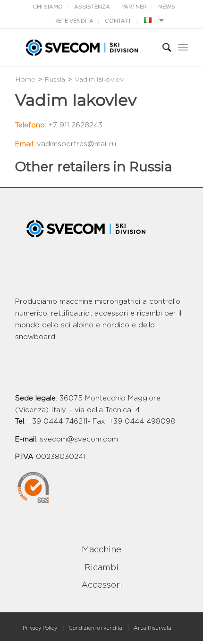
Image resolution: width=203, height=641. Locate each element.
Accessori (101, 585)
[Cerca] (162, 48)
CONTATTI (119, 21)
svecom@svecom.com (79, 439)
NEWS (166, 6)
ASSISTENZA (92, 6)
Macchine (101, 550)
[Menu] (183, 47)
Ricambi (101, 568)
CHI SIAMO (48, 6)
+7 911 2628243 (75, 125)
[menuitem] (40, 628)
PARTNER (134, 6)
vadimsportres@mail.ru (76, 144)
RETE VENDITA (73, 21)
